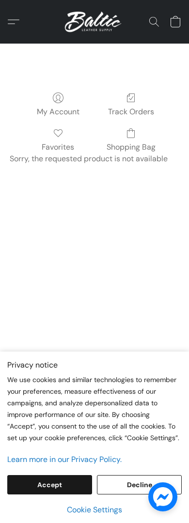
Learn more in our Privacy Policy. (64, 459)
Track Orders (131, 112)
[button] (94, 22)
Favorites (58, 147)
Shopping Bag (131, 147)
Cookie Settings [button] (94, 510)
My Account (58, 112)
